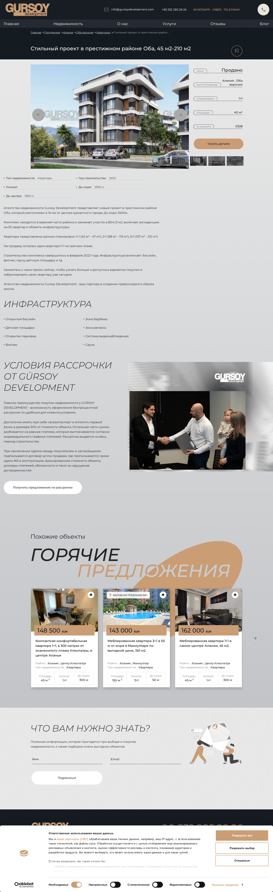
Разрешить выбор (242, 847)
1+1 (64, 680)
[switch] (115, 885)
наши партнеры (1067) (72, 839)
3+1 (136, 680)
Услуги (169, 24)
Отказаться (242, 860)
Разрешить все (242, 835)
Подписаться (67, 778)
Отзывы (217, 24)
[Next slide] (255, 638)
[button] (38, 115)
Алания (68, 32)
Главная (11, 24)
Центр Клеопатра (73, 663)
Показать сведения (225, 884)
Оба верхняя (84, 32)
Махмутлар (141, 663)
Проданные (52, 32)
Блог (264, 24)
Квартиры (103, 32)
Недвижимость (68, 24)
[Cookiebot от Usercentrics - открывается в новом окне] (24, 885)
